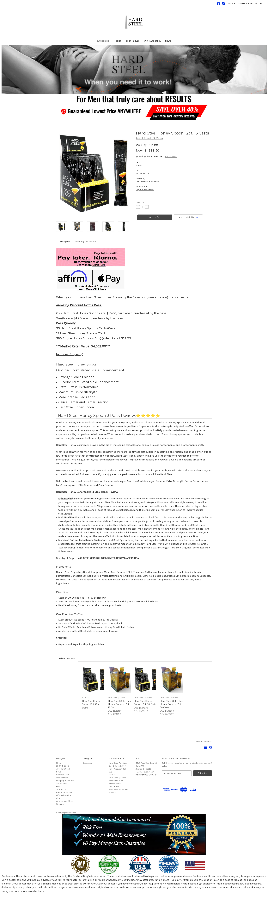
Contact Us (61, 789)
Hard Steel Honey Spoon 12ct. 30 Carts (145, 703)
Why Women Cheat (64, 801)
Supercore (113, 772)
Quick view (93, 677)
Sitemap (60, 804)
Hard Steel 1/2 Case (117, 778)
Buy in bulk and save (145, 190)
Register (252, 3)
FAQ (58, 786)
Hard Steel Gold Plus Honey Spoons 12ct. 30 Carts (171, 704)
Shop (118, 41)
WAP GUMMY (114, 786)
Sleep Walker (115, 783)
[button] (134, 69)
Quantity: (140, 202)
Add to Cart (93, 682)
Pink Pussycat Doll (117, 769)
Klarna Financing (64, 792)
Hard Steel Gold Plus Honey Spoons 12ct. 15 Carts (119, 704)
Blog (58, 798)
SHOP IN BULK (132, 41)
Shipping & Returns (65, 780)
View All (112, 792)
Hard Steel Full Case (118, 763)
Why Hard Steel (152, 41)
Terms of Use (62, 778)
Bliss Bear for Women (119, 789)
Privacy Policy (62, 775)
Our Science (61, 783)
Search (231, 3)
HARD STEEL (114, 775)
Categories (103, 41)
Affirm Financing (63, 795)
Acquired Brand (116, 780)
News (168, 41)
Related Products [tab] (67, 658)
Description (64, 241)
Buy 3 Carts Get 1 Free (118, 766)
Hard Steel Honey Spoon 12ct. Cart (92, 703)
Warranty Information (85, 241)
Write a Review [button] (171, 156)
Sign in (241, 3)
